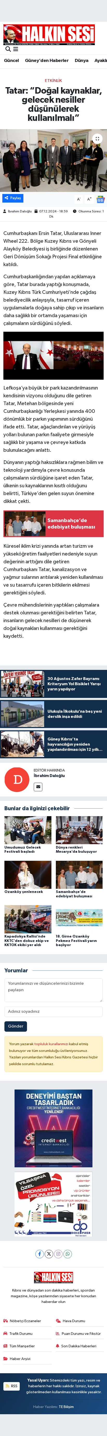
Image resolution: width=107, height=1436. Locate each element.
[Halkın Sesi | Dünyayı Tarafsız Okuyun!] (49, 34)
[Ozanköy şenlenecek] (27, 874)
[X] (49, 1254)
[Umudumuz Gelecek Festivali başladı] (27, 830)
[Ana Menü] (15, 49)
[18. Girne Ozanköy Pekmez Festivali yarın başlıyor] (79, 919)
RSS (13, 1386)
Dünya (82, 60)
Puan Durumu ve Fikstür (81, 1334)
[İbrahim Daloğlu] (16, 779)
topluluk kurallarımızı (51, 1044)
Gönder (15, 1026)
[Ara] (8, 49)
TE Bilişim (66, 1407)
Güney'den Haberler (47, 60)
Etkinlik (53, 81)
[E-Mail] (38, 787)
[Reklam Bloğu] (53, 1128)
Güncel (11, 60)
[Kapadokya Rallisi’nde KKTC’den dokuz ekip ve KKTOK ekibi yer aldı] (27, 919)
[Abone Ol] (100, 199)
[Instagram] (58, 1254)
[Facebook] (39, 1254)
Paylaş (15, 198)
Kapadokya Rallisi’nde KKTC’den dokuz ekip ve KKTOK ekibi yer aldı (26, 941)
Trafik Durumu (20, 1334)
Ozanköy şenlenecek (23, 892)
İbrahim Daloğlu (20, 211)
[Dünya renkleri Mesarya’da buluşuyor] (79, 830)
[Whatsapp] (67, 1254)
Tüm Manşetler (22, 1346)
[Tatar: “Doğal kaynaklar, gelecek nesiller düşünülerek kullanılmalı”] (53, 160)
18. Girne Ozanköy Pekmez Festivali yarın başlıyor (76, 941)
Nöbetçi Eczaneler (25, 1321)
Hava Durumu (74, 1321)
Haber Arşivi (20, 1359)
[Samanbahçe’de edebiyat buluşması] (79, 874)
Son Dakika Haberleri (78, 1346)
